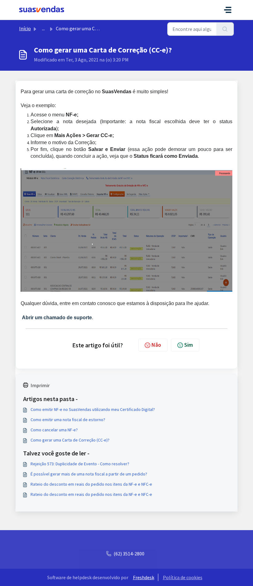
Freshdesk (143, 577)
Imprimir (40, 385)
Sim (188, 344)
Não (156, 344)
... (43, 28)
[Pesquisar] (225, 29)
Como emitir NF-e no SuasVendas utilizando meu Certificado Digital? (93, 409)
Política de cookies (182, 577)
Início (25, 28)
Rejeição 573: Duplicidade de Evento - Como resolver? (80, 464)
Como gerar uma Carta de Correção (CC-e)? (70, 440)
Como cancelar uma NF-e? (54, 430)
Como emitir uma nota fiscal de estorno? (68, 419)
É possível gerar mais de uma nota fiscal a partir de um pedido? (89, 474)
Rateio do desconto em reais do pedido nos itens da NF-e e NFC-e (91, 484)
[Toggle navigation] (228, 9)
